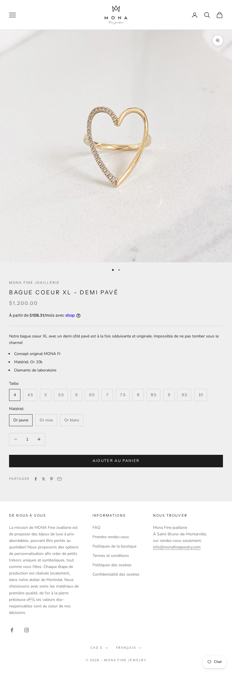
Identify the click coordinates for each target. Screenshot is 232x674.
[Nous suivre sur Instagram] (26, 630)
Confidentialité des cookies (116, 574)
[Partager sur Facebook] (35, 479)
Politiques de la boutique (114, 546)
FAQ (96, 527)
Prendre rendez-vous (111, 537)
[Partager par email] (59, 479)
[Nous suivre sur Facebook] (12, 630)
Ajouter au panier (116, 460)
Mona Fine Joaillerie (34, 282)
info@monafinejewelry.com (177, 547)
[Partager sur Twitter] (43, 479)
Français (126, 648)
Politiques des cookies (112, 565)
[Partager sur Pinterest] (51, 479)
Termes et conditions (111, 555)
